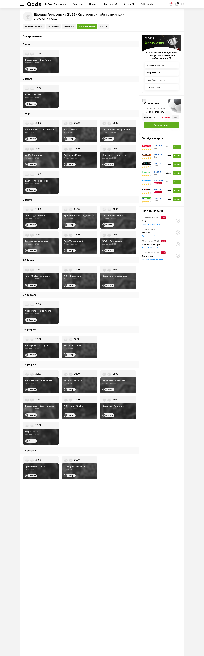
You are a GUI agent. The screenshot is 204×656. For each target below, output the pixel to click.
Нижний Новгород (151, 244)
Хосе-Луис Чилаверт (156, 80)
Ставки (103, 26)
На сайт (177, 147)
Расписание (53, 26)
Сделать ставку (162, 125)
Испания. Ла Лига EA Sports (153, 259)
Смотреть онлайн (87, 26)
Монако (146, 233)
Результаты (69, 26)
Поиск (182, 4)
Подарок (170, 4)
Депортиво (147, 256)
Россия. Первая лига (150, 248)
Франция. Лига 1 (148, 236)
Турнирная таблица (34, 26)
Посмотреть (178, 221)
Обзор (168, 147)
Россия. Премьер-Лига (151, 224)
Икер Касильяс (154, 72)
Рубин (145, 221)
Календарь (177, 3)
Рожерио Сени (153, 87)
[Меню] (22, 4)
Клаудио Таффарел (155, 65)
